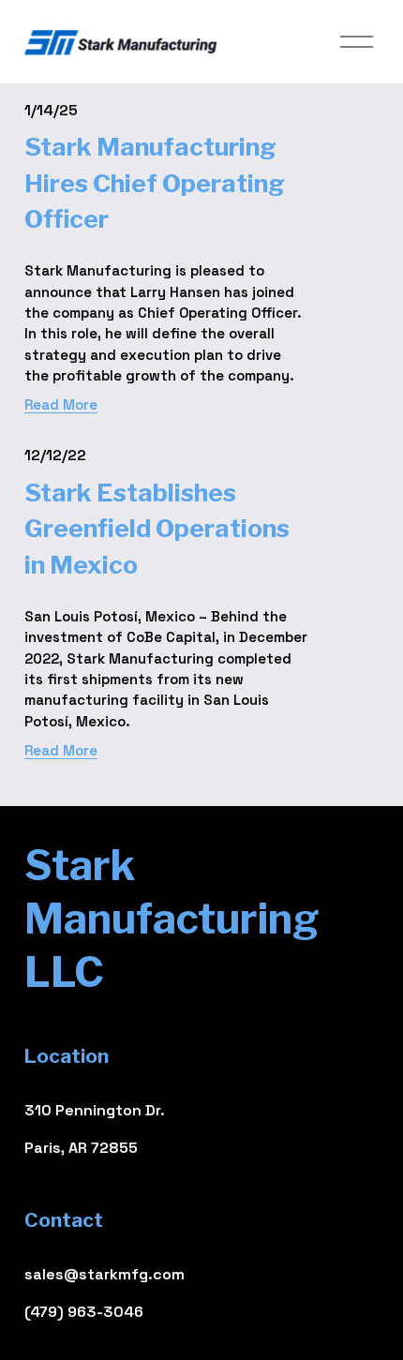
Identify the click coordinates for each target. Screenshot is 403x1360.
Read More (60, 404)
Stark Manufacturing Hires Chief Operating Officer (154, 182)
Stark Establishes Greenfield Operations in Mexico (157, 528)
